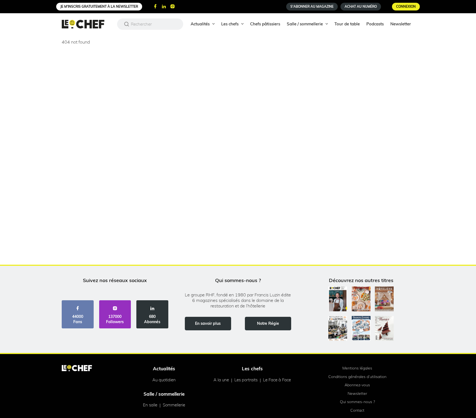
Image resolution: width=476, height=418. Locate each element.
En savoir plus (208, 323)
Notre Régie (268, 323)
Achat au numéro (361, 6)
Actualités (200, 23)
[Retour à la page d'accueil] (77, 368)
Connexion (406, 6)
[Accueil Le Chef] (87, 24)
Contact (357, 410)
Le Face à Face (277, 379)
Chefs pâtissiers (265, 23)
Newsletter (400, 23)
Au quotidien (164, 379)
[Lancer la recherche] (126, 24)
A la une (221, 379)
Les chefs (230, 23)
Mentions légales (357, 368)
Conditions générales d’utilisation (357, 376)
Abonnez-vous (357, 384)
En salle (150, 405)
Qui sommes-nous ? (357, 401)
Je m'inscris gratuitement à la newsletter (99, 6)
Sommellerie (174, 405)
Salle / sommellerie (305, 23)
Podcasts (375, 23)
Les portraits (246, 379)
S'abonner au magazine (312, 6)
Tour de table (347, 23)
